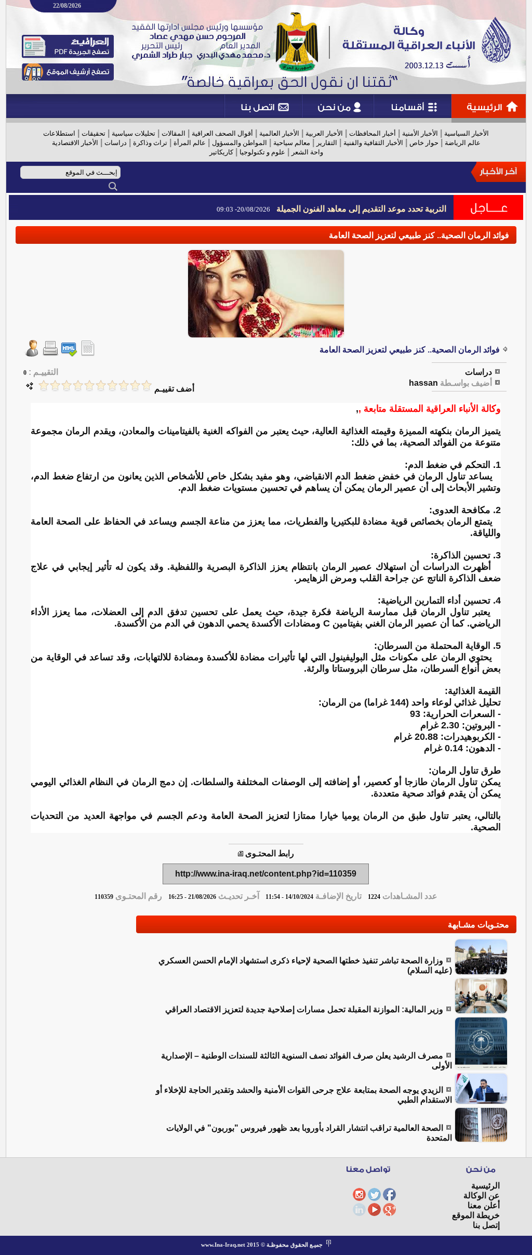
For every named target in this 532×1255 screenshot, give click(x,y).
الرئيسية (485, 1185)
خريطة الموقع (476, 1215)
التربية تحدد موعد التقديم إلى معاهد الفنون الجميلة (361, 208)
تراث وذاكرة (150, 143)
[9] (55, 385)
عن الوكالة (481, 1195)
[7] (78, 385)
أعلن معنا (484, 1205)
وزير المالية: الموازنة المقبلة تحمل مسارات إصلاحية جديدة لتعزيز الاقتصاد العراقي (304, 1009)
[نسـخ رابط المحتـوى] (240, 853)
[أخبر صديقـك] (31, 353)
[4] (112, 385)
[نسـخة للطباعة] (50, 353)
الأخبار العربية (324, 133)
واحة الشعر (307, 152)
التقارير (326, 143)
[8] (66, 385)
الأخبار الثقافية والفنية (373, 143)
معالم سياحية (291, 143)
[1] (146, 385)
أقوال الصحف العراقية (222, 133)
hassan (423, 382)
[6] (89, 385)
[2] (135, 385)
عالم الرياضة (463, 143)
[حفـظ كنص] (87, 353)
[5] (101, 385)
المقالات (173, 133)
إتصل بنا (486, 1225)
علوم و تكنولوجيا (262, 152)
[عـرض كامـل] (481, 972)
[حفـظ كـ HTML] (69, 353)
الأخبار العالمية (279, 133)
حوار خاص (423, 143)
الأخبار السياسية (466, 133)
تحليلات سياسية (133, 133)
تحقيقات (93, 133)
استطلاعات (59, 133)
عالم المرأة (190, 143)
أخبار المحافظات (372, 133)
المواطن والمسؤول (239, 143)
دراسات (115, 143)
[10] (43, 385)
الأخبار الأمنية (420, 133)
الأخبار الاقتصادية (75, 143)
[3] (123, 385)
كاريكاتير (221, 152)
